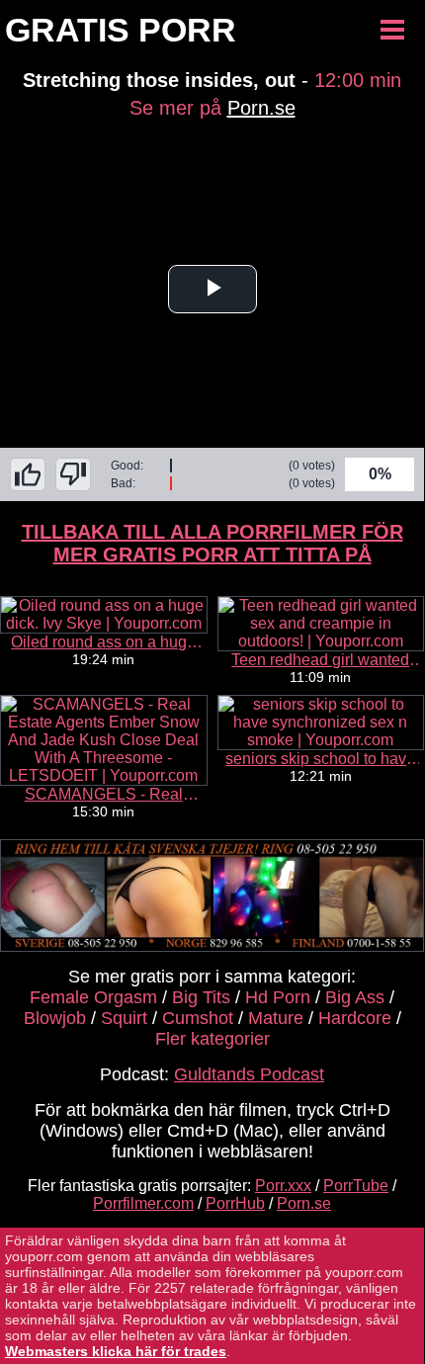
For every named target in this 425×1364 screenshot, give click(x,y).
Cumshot (197, 1018)
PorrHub (235, 1203)
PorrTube (355, 1185)
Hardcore (354, 1018)
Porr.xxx (283, 1185)
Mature (275, 1018)
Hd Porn (277, 997)
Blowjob (55, 1018)
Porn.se (261, 108)
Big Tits (201, 997)
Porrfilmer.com (143, 1203)
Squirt (124, 1018)
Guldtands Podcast (249, 1074)
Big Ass (354, 997)
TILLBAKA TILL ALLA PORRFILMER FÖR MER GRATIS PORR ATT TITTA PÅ (212, 543)
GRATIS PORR (120, 29)
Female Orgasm (93, 997)
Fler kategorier (212, 1039)
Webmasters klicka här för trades (115, 1351)
